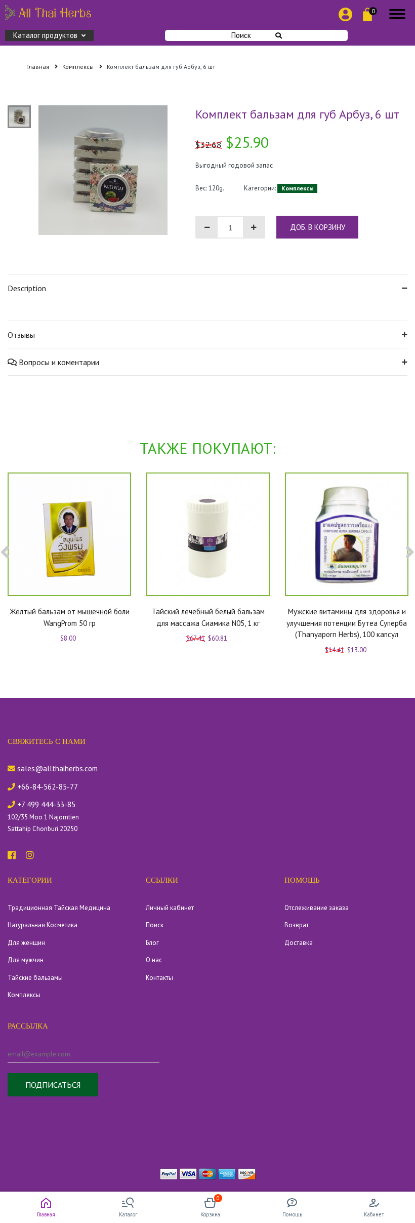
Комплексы (78, 66)
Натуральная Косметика (42, 925)
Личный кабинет (170, 907)
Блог (152, 942)
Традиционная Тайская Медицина (59, 907)
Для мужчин (26, 960)
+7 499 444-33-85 (45, 804)
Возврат (296, 925)
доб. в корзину (317, 227)
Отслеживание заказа (316, 907)
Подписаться (52, 1085)
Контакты (159, 977)
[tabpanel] (103, 170)
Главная (38, 66)
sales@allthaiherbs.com (56, 768)
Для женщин (26, 942)
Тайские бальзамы (35, 977)
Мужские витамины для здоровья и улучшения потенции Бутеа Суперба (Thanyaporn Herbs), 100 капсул (346, 623)
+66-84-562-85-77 (46, 787)
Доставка (298, 942)
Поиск (241, 35)
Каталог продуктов (45, 35)
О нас (154, 960)
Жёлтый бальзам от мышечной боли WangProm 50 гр (70, 617)
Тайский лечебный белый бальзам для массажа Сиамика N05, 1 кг (208, 617)
